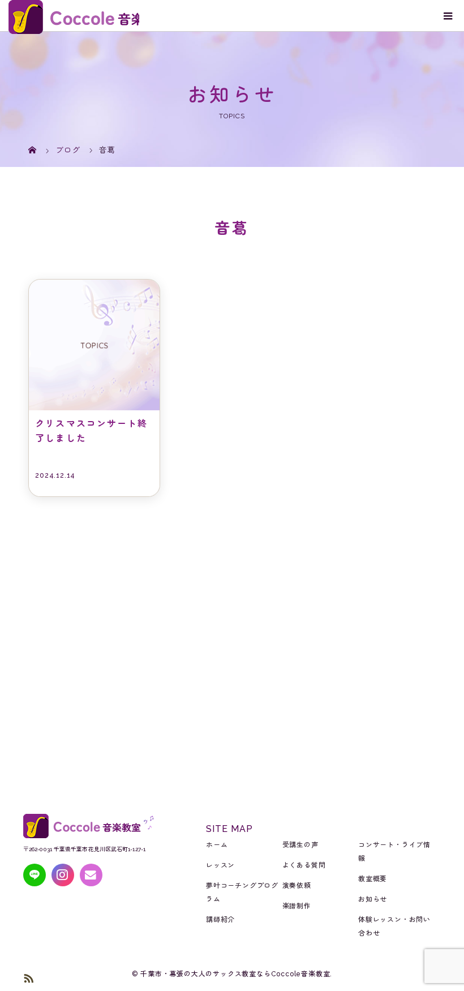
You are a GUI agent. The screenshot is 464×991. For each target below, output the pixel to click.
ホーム (216, 845)
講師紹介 (220, 920)
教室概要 (372, 879)
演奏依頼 (296, 886)
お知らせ (372, 899)
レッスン (220, 865)
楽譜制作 (296, 906)
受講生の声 (300, 845)
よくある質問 (304, 865)
